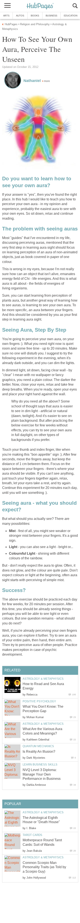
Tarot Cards (32, 835)
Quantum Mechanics (38, 746)
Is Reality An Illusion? (39, 751)
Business (51, 15)
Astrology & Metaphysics (43, 678)
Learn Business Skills (40, 764)
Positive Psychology (39, 701)
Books (35, 15)
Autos (20, 15)
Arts (6, 15)
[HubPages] (40, 6)
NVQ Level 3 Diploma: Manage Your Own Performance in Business (42, 774)
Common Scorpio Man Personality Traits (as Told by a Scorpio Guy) (44, 867)
